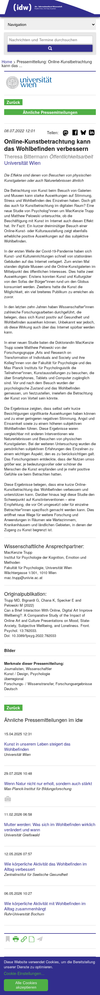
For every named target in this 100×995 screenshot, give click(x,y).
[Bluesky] (83, 133)
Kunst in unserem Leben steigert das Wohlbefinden (37, 746)
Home (7, 61)
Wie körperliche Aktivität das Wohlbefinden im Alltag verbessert (45, 866)
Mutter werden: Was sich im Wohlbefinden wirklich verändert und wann (49, 826)
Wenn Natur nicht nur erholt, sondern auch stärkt (48, 783)
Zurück (13, 102)
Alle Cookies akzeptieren (26, 985)
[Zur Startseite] (50, 12)
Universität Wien (22, 162)
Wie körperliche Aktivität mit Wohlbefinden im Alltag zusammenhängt (45, 905)
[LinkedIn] (91, 133)
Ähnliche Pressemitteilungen (50, 112)
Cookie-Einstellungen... (24, 973)
